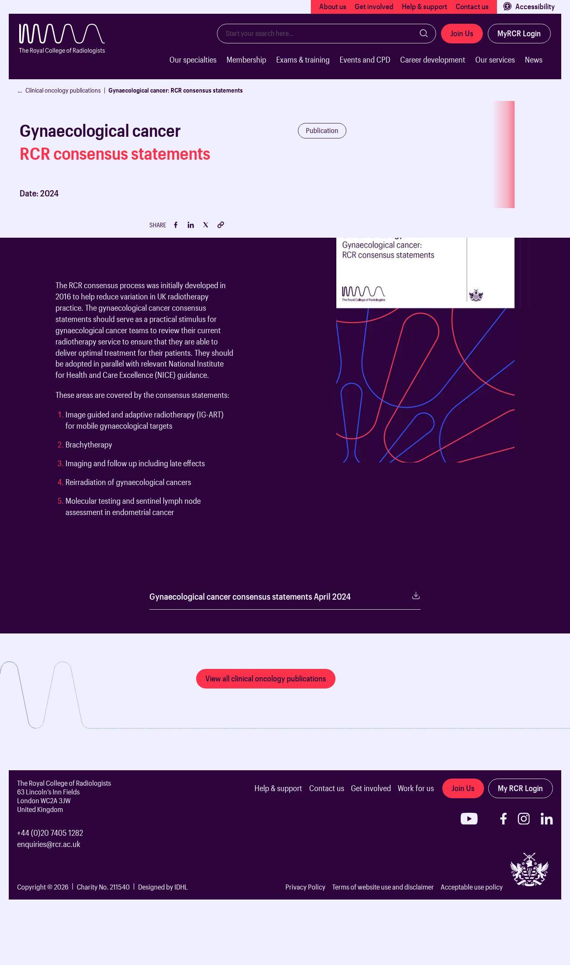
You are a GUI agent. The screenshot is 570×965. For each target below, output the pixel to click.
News (533, 59)
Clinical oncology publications (63, 90)
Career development (432, 59)
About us (332, 6)
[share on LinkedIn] (190, 224)
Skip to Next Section (38, 228)
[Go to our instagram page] (524, 819)
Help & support (424, 6)
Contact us (472, 6)
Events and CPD (365, 59)
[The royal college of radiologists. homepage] (69, 51)
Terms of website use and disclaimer (383, 886)
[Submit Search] (424, 33)
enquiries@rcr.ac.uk (49, 844)
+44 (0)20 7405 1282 (50, 832)
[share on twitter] (205, 224)
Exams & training (303, 59)
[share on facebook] (175, 224)
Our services (495, 59)
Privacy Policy (305, 886)
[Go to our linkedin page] (547, 819)
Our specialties (193, 59)
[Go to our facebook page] (503, 819)
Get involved (374, 6)
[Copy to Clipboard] (220, 224)
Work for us (416, 788)
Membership (246, 59)
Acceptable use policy (472, 886)
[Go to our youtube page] (469, 819)
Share (157, 225)
